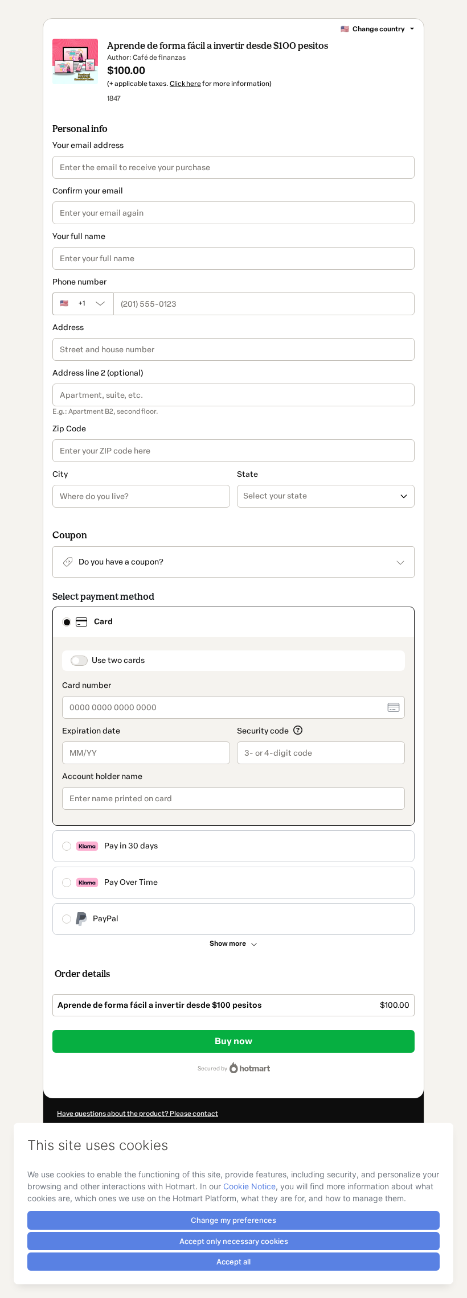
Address (68, 327)
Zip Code (69, 429)
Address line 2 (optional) (97, 373)
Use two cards (118, 660)
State (247, 474)
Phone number (79, 282)
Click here (185, 84)
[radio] (66, 622)
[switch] (79, 660)
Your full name (78, 236)
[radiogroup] (233, 771)
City (60, 474)
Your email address (88, 145)
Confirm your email (87, 191)
